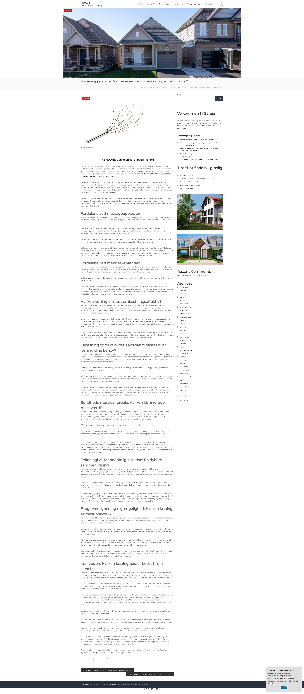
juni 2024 (183, 360)
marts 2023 (184, 400)
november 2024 (185, 344)
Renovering (164, 4)
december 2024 (185, 340)
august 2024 (184, 353)
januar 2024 (184, 373)
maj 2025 (183, 330)
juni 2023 (183, 393)
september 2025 (186, 317)
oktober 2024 (184, 347)
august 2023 (184, 387)
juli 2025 (182, 324)
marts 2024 (184, 367)
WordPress (144, 684)
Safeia (86, 3)
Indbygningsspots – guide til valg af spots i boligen (197, 139)
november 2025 (185, 310)
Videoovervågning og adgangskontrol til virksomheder (199, 159)
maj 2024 (183, 363)
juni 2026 (183, 294)
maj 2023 (183, 397)
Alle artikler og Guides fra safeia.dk (201, 4)
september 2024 (186, 350)
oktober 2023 (184, 380)
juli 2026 (183, 290)
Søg (179, 95)
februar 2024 (184, 370)
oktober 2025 (184, 314)
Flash (129, 684)
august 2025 (184, 320)
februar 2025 (184, 337)
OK (284, 688)
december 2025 (185, 307)
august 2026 (184, 287)
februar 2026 (184, 300)
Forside (141, 4)
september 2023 (186, 383)
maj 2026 (183, 297)
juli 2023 (183, 390)
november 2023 (185, 377)
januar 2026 (184, 304)
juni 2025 (183, 327)
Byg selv (177, 4)
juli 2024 (183, 357)
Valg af (151, 4)
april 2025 (183, 334)
